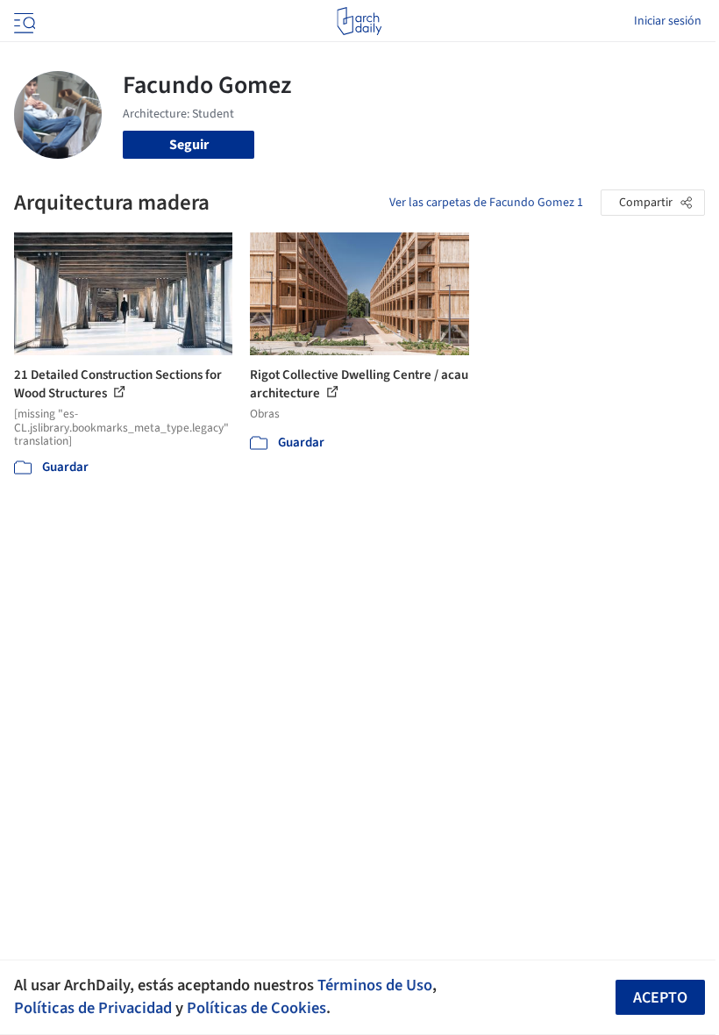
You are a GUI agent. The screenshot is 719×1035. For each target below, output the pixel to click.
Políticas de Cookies (256, 1007)
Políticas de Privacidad (93, 1007)
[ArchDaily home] (359, 21)
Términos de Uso (374, 985)
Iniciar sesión (667, 21)
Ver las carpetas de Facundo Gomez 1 (486, 202)
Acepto (660, 998)
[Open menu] (23, 21)
